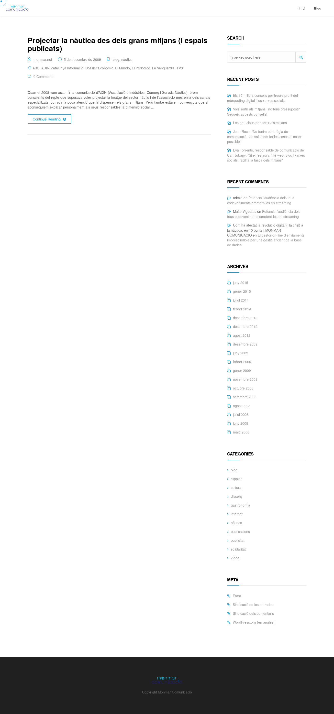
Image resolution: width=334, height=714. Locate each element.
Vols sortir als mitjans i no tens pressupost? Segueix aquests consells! (263, 112)
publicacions (240, 531)
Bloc (317, 8)
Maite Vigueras (244, 211)
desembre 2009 (245, 344)
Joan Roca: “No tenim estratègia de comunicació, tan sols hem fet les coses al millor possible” (264, 136)
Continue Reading (47, 119)
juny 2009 (240, 352)
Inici (302, 8)
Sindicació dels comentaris (253, 613)
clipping (237, 478)
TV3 (180, 67)
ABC (36, 67)
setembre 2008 (244, 396)
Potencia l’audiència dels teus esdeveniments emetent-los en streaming (260, 200)
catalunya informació (67, 67)
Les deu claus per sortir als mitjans (260, 122)
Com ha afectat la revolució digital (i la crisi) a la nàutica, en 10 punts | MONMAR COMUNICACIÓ (265, 230)
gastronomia (240, 505)
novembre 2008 (245, 379)
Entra (237, 595)
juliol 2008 (241, 414)
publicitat (238, 540)
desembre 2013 (245, 317)
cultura (236, 487)
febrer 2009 (242, 361)
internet (237, 513)
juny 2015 (240, 282)
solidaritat (238, 549)
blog (116, 59)
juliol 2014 (241, 300)
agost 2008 (241, 405)
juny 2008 (240, 423)
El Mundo (122, 67)
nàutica (127, 59)
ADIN (45, 67)
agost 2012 (241, 335)
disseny (237, 496)
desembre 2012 (245, 326)
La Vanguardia (163, 67)
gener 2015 (242, 291)
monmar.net (42, 59)
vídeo (235, 557)
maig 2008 (241, 432)
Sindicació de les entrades (253, 604)
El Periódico (141, 67)
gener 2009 (242, 370)
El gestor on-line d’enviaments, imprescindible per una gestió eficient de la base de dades (266, 240)
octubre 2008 (243, 388)
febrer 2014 (242, 308)
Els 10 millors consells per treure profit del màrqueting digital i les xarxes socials (262, 98)
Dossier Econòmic (99, 67)
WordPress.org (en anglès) (254, 622)
